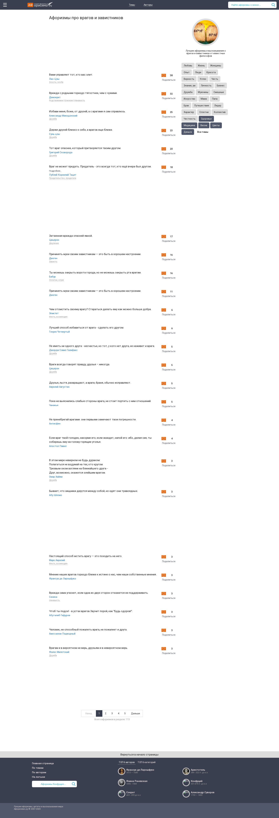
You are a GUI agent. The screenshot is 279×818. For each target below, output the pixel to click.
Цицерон (54, 239)
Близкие (69, 100)
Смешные (219, 92)
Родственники (56, 100)
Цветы (216, 125)
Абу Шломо (55, 495)
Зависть (53, 261)
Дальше (135, 713)
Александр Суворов (202, 792)
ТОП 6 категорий (146, 762)
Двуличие (54, 243)
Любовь (188, 65)
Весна (204, 125)
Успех (203, 79)
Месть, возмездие (58, 316)
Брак (186, 105)
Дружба (53, 119)
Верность (189, 79)
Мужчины (203, 92)
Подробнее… (55, 171)
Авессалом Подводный (62, 633)
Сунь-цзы (54, 134)
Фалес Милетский (59, 652)
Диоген (53, 258)
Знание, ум (189, 85)
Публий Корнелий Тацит (62, 174)
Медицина (189, 125)
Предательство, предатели (62, 178)
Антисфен (54, 423)
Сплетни (204, 112)
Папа (214, 98)
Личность (206, 85)
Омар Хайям (55, 476)
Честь (215, 79)
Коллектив (220, 112)
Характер (189, 112)
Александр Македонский (63, 115)
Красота (211, 72)
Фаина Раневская (136, 781)
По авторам (39, 772)
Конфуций (196, 781)
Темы (132, 4)
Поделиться (168, 80)
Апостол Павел (58, 446)
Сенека (53, 596)
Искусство (189, 98)
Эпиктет (54, 313)
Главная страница (43, 763)
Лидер (217, 105)
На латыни (38, 776)
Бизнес (221, 85)
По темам (37, 767)
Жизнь (201, 65)
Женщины (215, 65)
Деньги (188, 132)
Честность (190, 118)
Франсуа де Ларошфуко (62, 578)
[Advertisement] (112, 45)
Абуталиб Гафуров (59, 615)
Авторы (148, 4)
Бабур (52, 276)
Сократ (130, 792)
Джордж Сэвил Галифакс (63, 350)
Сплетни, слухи (56, 280)
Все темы (202, 132)
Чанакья (53, 405)
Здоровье (206, 118)
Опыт (187, 72)
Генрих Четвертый (59, 331)
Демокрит (55, 97)
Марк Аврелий (57, 560)
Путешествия (201, 105)
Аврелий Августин (59, 386)
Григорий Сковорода (60, 152)
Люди (198, 72)
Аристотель (198, 769)
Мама (204, 98)
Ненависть (79, 100)
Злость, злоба (56, 82)
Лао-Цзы (54, 78)
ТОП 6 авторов (127, 762)
